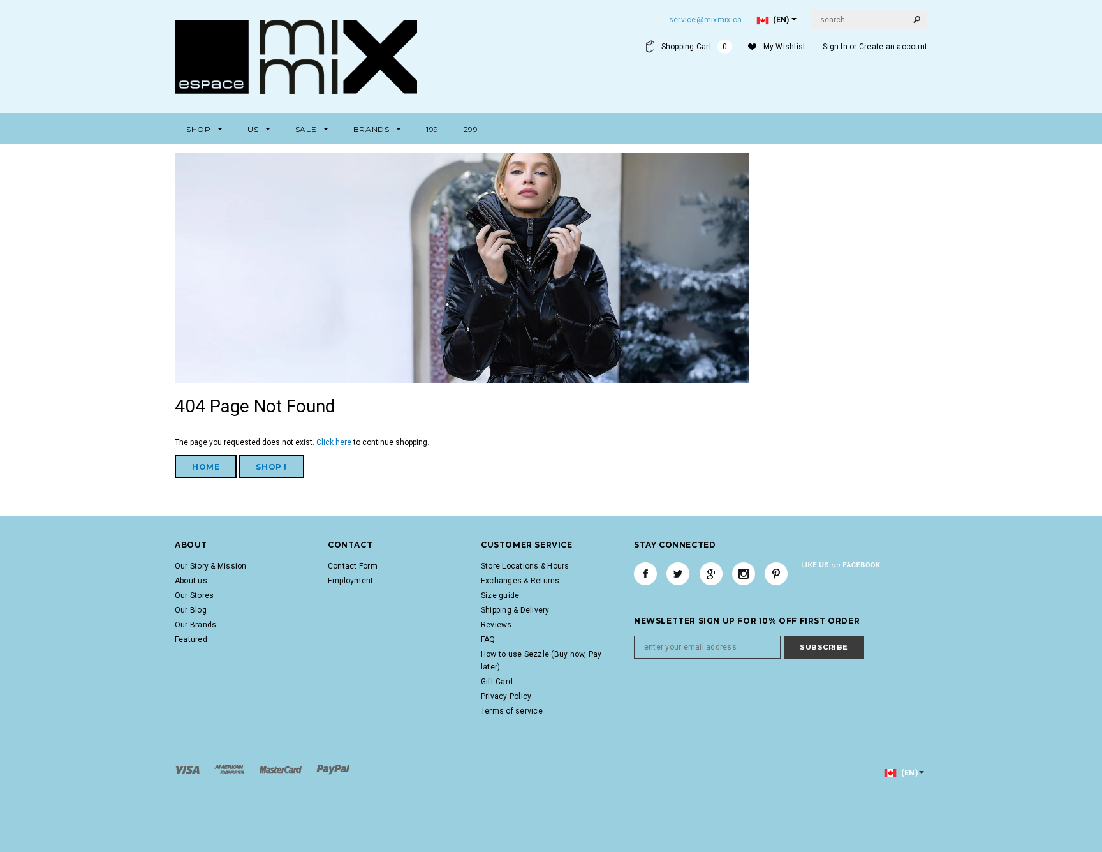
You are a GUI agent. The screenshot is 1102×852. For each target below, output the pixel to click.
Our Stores (194, 595)
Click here (334, 442)
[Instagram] (743, 573)
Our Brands (195, 624)
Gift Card (497, 681)
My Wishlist (784, 46)
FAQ (488, 639)
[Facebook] (645, 573)
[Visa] (188, 769)
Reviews (496, 624)
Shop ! (271, 467)
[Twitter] (677, 573)
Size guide (500, 595)
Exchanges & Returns (520, 580)
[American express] (230, 769)
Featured (191, 639)
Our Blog (191, 610)
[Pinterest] (776, 573)
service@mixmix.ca (705, 19)
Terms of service (512, 710)
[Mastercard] (282, 769)
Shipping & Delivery (515, 610)
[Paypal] (333, 769)
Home (205, 467)
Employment (350, 580)
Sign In (835, 46)
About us (191, 580)
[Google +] (711, 573)
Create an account (893, 46)
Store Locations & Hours (525, 566)
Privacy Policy (506, 696)
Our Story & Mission (211, 566)
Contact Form (353, 566)
